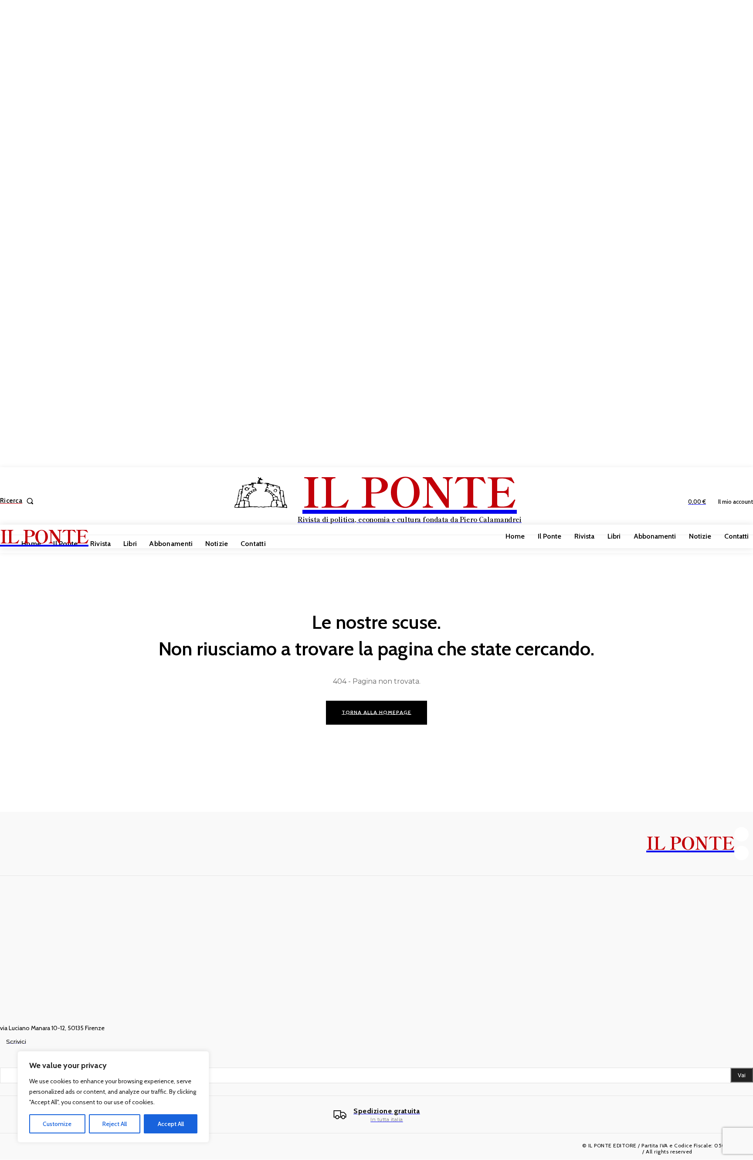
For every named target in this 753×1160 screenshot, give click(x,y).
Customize (57, 1124)
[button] (18, 501)
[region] (113, 1097)
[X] (741, 853)
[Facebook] (741, 834)
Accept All (171, 1124)
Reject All (114, 1124)
